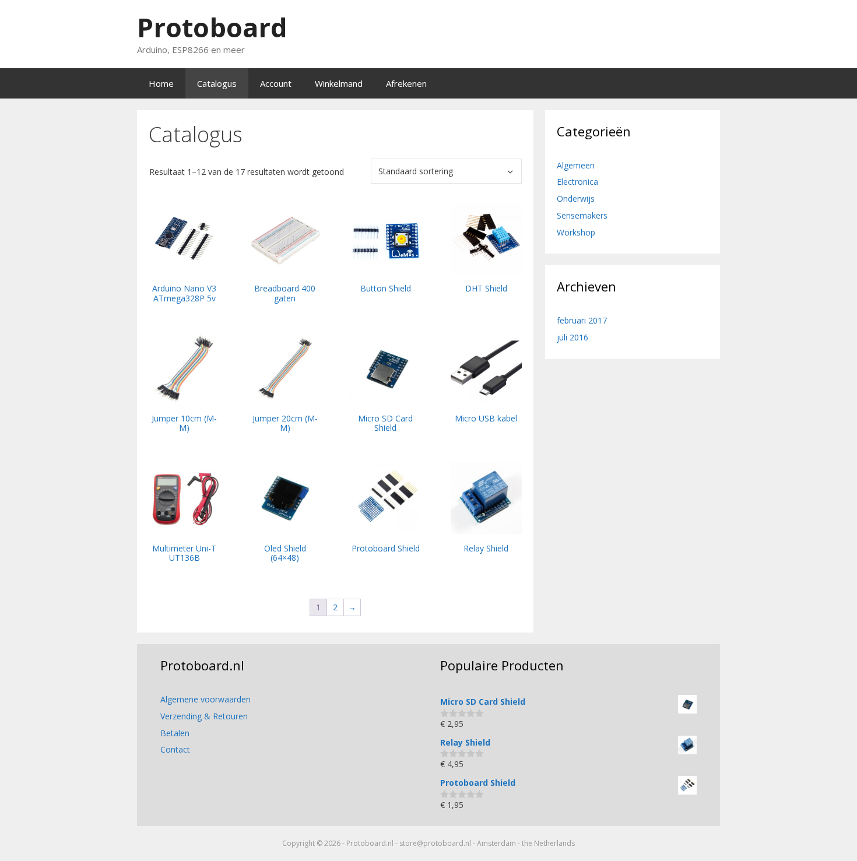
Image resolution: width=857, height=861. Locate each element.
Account (275, 83)
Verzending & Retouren (204, 716)
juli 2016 (572, 337)
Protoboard (212, 27)
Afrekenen (406, 83)
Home (161, 83)
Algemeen (576, 165)
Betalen (174, 733)
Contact (175, 749)
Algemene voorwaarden (205, 699)
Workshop (576, 232)
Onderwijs (576, 198)
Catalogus (217, 83)
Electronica (577, 181)
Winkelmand (339, 83)
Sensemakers (582, 215)
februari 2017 (582, 320)
